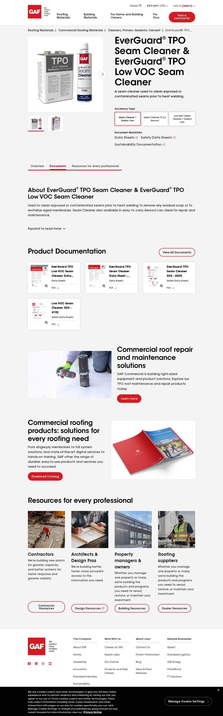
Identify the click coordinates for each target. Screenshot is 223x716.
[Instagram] (43, 664)
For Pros (156, 16)
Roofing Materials (63, 16)
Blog (138, 662)
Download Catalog (45, 476)
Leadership (80, 662)
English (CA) (158, 6)
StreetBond (174, 669)
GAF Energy (174, 662)
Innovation (80, 669)
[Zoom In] (39, 276)
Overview (37, 166)
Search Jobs (112, 655)
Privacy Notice (92, 712)
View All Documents (177, 252)
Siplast (171, 647)
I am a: (182, 6)
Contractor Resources (46, 607)
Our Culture (111, 662)
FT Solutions (174, 677)
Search (134, 6)
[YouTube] (50, 664)
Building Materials (90, 16)
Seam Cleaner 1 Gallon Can (127, 119)
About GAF (79, 647)
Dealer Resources (174, 608)
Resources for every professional (95, 166)
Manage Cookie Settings (186, 701)
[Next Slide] (103, 74)
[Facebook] (29, 664)
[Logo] (39, 19)
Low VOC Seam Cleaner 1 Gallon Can (182, 119)
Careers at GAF (114, 647)
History (77, 655)
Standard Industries (85, 677)
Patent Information (148, 655)
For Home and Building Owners (127, 16)
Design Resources (88, 608)
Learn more (129, 399)
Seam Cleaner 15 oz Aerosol (155, 119)
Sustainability (81, 684)
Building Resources (131, 608)
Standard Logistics (178, 655)
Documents (58, 166)
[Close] (218, 690)
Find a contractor (182, 17)
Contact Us (143, 647)
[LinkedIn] (36, 664)
